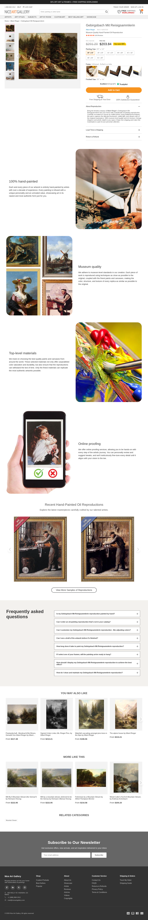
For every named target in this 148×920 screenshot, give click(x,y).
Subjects (32, 17)
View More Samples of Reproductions (74, 590)
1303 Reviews (99, 35)
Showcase (91, 17)
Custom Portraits (42, 880)
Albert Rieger (14, 21)
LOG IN (140, 7)
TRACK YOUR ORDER (121, 7)
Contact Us (96, 880)
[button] (18, 56)
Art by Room (45, 17)
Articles (67, 892)
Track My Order (126, 880)
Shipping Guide (126, 883)
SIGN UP (134, 7)
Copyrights (68, 898)
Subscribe (99, 855)
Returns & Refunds (99, 886)
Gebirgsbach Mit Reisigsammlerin (32, 21)
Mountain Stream (11, 820)
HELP (19, 7)
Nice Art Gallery (21, 12)
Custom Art (59, 17)
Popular (39, 886)
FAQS (94, 883)
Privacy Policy (97, 889)
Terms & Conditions (99, 892)
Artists (8, 17)
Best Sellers (40, 883)
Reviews (67, 889)
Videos (66, 895)
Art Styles (20, 17)
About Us (67, 880)
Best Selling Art (75, 17)
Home (7, 21)
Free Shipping (127, 12)
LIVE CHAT (29, 7)
